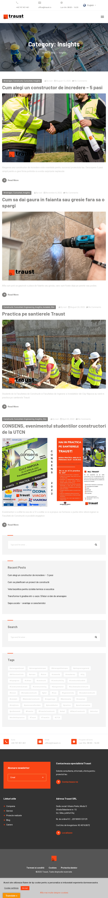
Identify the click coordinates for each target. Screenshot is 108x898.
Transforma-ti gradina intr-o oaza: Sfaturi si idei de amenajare (37, 596)
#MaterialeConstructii (31, 699)
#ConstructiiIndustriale (18, 687)
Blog (53, 52)
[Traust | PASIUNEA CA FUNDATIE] (13, 17)
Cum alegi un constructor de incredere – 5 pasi (52, 87)
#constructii (41, 680)
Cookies (53, 867)
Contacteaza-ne (70, 781)
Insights (36, 80)
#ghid (44, 693)
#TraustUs (45, 717)
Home (45, 52)
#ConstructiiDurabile (77, 680)
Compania (10, 806)
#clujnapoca (14, 680)
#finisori (13, 693)
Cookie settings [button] (11, 888)
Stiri (52, 307)
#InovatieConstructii (87, 693)
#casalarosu (70, 674)
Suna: (13, 739)
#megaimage (50, 699)
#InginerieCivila (68, 693)
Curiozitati (28, 80)
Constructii (18, 80)
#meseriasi (80, 699)
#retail (62, 711)
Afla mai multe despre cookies (54, 892)
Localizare (67, 832)
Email (47, 739)
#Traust (33, 717)
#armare (32, 674)
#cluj (82, 674)
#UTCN (57, 717)
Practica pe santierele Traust (33, 314)
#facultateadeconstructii (78, 687)
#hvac (54, 693)
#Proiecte (29, 711)
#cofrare (28, 680)
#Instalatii (13, 699)
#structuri (94, 711)
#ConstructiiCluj (57, 680)
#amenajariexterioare (37, 668)
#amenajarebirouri (17, 668)
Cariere (9, 824)
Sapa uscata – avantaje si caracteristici (26, 603)
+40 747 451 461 (22, 7)
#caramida (56, 674)
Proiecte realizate (14, 815)
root (51, 80)
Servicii (9, 810)
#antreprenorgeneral (81, 668)
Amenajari (8, 80)
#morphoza (14, 705)
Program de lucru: (86, 739)
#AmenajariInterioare (59, 668)
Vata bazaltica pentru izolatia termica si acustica (31, 589)
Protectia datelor (69, 867)
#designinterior (58, 687)
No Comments (80, 80)
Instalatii (46, 307)
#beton (43, 674)
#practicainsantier (83, 705)
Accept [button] (25, 888)
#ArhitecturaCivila (16, 674)
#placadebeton (52, 705)
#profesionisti (15, 711)
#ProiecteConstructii (47, 711)
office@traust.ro (44, 7)
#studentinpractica (17, 717)
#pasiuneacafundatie (32, 705)
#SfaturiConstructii (77, 711)
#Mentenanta (66, 699)
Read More (13, 180)
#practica (67, 705)
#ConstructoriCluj (39, 687)
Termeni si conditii (35, 867)
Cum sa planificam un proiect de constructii (28, 582)
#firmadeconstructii (29, 693)
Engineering (29, 307)
